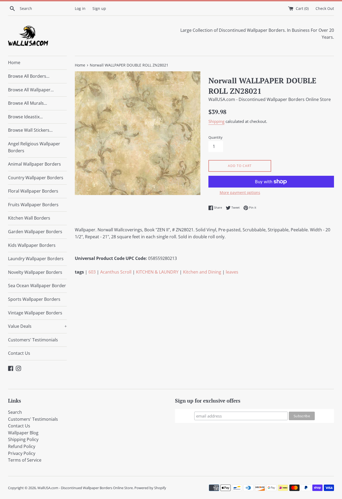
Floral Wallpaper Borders (33, 191)
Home (14, 62)
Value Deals (37, 326)
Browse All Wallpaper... (31, 90)
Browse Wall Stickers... (30, 130)
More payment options (240, 192)
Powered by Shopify (150, 487)
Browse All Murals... (27, 103)
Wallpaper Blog (23, 433)
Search (15, 412)
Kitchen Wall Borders (29, 218)
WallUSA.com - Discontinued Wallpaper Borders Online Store (85, 487)
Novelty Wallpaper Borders (35, 272)
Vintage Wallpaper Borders (35, 313)
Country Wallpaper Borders (35, 178)
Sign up (99, 8)
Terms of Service (24, 460)
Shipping (216, 121)
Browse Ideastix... (25, 117)
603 (92, 272)
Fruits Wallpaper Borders (33, 205)
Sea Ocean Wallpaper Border (37, 286)
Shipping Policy (23, 439)
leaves (232, 272)
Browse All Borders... (28, 76)
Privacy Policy (21, 453)
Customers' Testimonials (33, 340)
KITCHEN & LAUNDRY (157, 272)
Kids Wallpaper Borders (32, 245)
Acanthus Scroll (115, 272)
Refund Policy (21, 446)
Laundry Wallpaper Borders (36, 259)
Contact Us (19, 353)
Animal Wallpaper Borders (34, 164)
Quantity (215, 137)
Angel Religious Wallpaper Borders (34, 147)
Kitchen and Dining (202, 272)
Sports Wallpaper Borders (34, 299)
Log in (80, 8)
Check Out (325, 8)
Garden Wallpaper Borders (35, 232)
